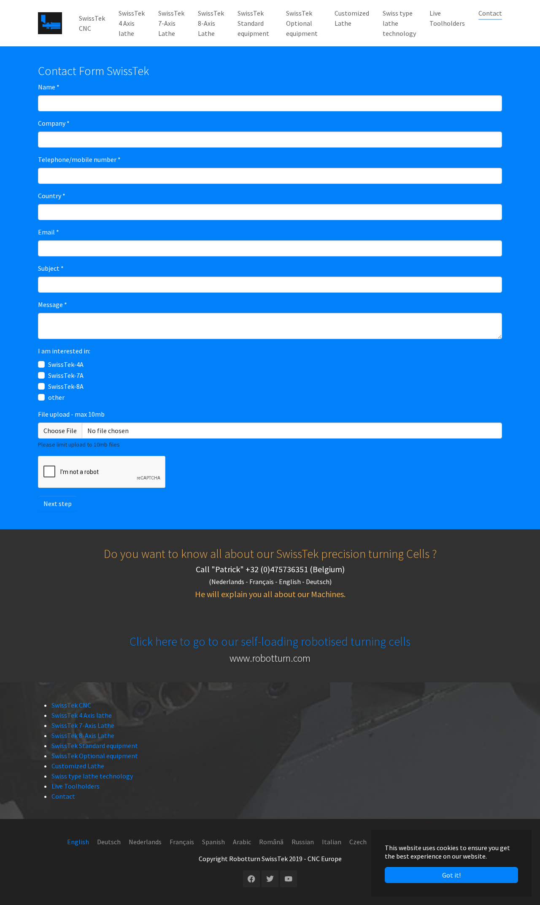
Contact (63, 796)
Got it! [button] (451, 875)
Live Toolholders (75, 786)
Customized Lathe (77, 766)
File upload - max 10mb (71, 414)
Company (54, 123)
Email (48, 232)
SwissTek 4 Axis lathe (81, 715)
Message (52, 304)
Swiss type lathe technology (92, 776)
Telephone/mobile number (79, 159)
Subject (51, 268)
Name (48, 87)
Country (51, 195)
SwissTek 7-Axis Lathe (82, 725)
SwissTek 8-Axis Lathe (82, 735)
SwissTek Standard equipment (94, 745)
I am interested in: (64, 351)
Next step (57, 503)
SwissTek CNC (71, 705)
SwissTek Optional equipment (94, 755)
